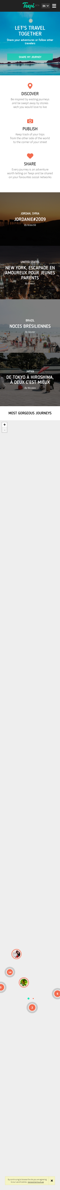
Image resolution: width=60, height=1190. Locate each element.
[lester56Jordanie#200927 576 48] (24, 982)
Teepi (30, 6)
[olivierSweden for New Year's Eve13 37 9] (16, 954)
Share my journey (30, 57)
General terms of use (36, 1182)
